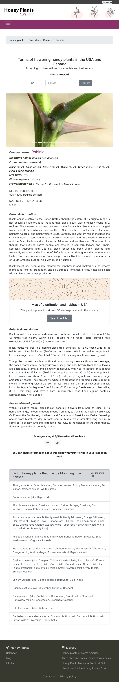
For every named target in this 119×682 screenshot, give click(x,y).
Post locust (102, 166)
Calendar (11, 652)
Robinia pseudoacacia (45, 158)
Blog (8, 658)
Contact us (49, 676)
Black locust (16, 166)
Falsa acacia (16, 170)
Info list (10, 663)
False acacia (33, 166)
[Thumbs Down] (47, 443)
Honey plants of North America (80, 652)
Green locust (85, 166)
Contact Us (107, 2)
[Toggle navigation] (8, 25)
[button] (14, 120)
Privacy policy (68, 676)
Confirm (85, 82)
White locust (68, 166)
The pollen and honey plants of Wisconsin (86, 658)
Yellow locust (51, 166)
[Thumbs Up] (57, 443)
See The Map (59, 318)
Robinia (29, 170)
